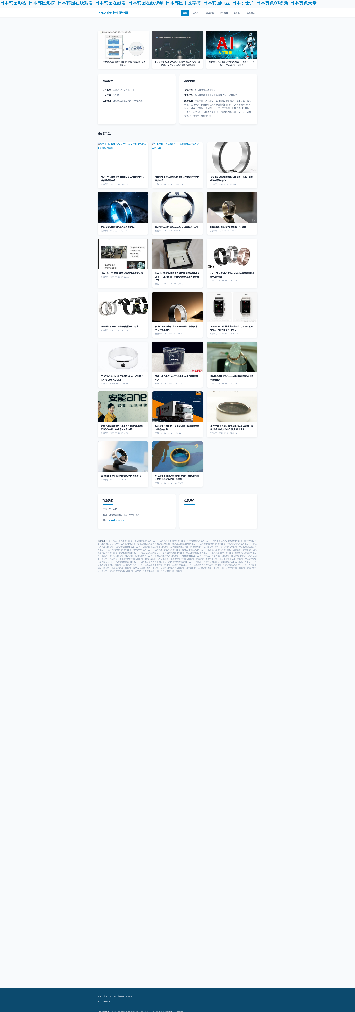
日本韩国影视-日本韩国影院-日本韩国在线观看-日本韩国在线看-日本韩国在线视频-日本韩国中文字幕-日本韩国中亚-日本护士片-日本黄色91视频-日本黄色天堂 (158, 3)
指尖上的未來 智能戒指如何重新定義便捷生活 (122, 273)
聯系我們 (224, 13)
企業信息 (237, 13)
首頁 (185, 13)
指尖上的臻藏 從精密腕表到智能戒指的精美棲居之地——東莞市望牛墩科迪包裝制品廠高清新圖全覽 (177, 276)
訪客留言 (251, 13)
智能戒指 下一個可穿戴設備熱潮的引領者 (120, 326)
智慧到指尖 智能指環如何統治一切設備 (228, 226)
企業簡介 (197, 13)
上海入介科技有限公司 (113, 12)
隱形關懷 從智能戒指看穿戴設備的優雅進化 (121, 476)
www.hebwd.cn (116, 520)
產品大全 (210, 13)
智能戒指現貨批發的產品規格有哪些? (118, 226)
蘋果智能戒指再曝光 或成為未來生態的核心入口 (177, 226)
